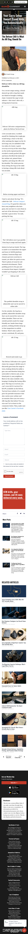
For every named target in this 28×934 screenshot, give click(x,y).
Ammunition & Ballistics (14, 852)
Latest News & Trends (14, 908)
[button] (25, 6)
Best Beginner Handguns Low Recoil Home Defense (17, 537)
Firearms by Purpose (14, 839)
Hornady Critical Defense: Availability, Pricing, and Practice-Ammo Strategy (12, 750)
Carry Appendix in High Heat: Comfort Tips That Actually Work (17, 550)
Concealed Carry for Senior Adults (11, 686)
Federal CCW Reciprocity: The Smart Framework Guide (12, 706)
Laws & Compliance (14, 895)
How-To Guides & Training (14, 866)
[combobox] (20, 2)
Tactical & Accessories (14, 880)
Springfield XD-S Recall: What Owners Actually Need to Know (12, 728)
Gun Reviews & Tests (14, 825)
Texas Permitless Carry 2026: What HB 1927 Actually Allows (17, 524)
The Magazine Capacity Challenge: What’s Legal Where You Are (18, 564)
